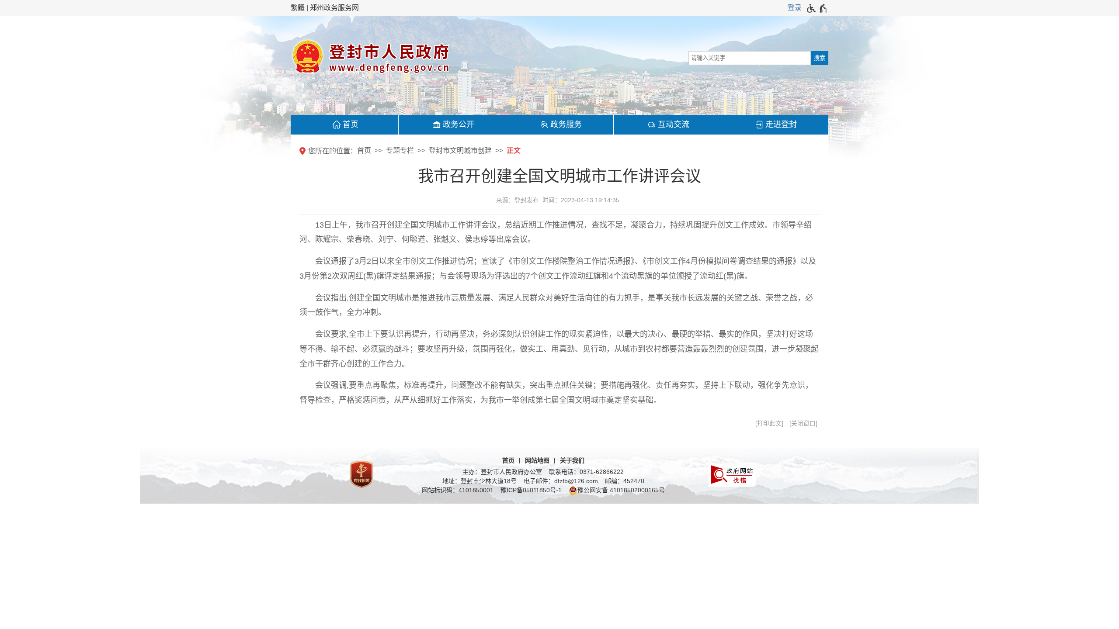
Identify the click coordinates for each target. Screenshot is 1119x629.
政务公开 (458, 124)
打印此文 (769, 423)
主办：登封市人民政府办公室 (502, 471)
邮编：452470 (624, 480)
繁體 (298, 7)
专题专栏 (400, 150)
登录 (795, 7)
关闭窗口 (803, 423)
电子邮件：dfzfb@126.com (561, 480)
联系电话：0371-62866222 (586, 471)
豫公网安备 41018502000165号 (621, 490)
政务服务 (566, 124)
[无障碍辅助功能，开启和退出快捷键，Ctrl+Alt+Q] (817, 8)
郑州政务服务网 (334, 7)
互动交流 (673, 124)
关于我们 (572, 460)
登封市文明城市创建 (460, 150)
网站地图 (537, 460)
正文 (514, 150)
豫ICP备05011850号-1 (531, 490)
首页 (350, 124)
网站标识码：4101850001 (457, 490)
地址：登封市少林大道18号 (479, 480)
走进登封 (781, 124)
